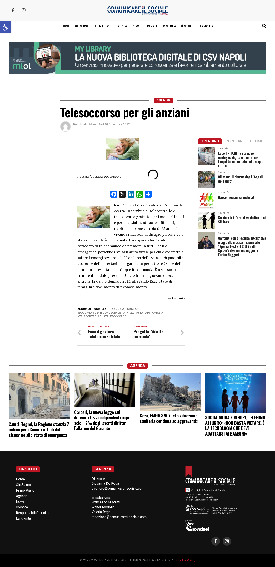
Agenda (122, 26)
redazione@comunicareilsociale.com (119, 517)
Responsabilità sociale (178, 26)
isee (131, 313)
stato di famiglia (150, 313)
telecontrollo (90, 316)
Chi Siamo (23, 485)
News (136, 26)
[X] (122, 195)
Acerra (118, 309)
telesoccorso (115, 316)
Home (65, 26)
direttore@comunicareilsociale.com (118, 488)
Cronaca (151, 26)
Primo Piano (103, 26)
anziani (133, 309)
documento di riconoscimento (102, 313)
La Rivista (206, 26)
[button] (5, 27)
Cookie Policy (185, 560)
